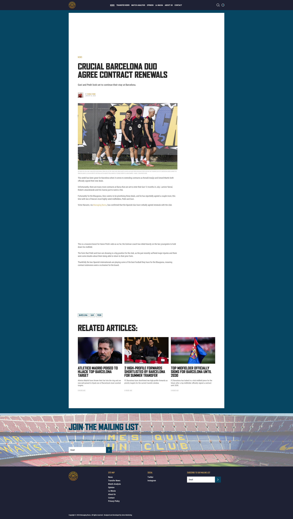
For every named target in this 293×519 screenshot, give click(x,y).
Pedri (99, 315)
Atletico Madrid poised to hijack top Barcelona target (98, 371)
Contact (178, 5)
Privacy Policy (114, 501)
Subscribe (109, 450)
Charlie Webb (91, 94)
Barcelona (83, 315)
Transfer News (123, 5)
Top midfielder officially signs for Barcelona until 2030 (191, 371)
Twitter (150, 477)
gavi (92, 315)
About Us (169, 5)
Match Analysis (138, 5)
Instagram (152, 480)
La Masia (159, 5)
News (112, 5)
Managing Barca (100, 205)
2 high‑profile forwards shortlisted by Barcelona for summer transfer (144, 371)
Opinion (150, 5)
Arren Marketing (127, 515)
